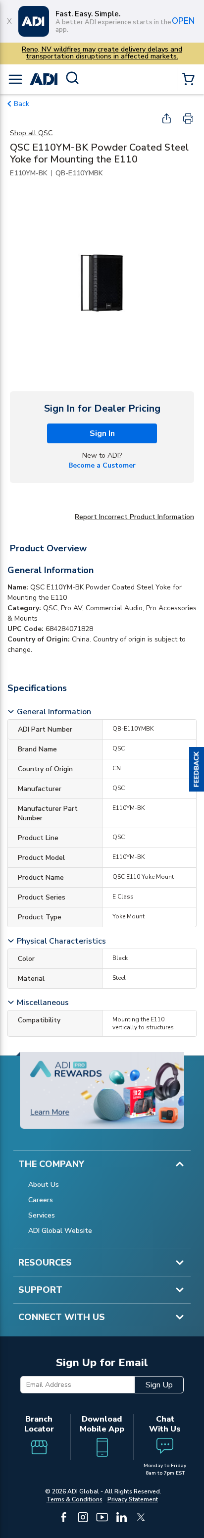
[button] (196, 769)
